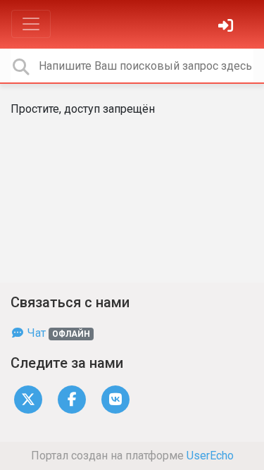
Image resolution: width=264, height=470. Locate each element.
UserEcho (210, 455)
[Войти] (227, 27)
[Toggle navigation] (31, 24)
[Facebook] (71, 398)
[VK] (115, 398)
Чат (57, 333)
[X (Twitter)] (28, 398)
